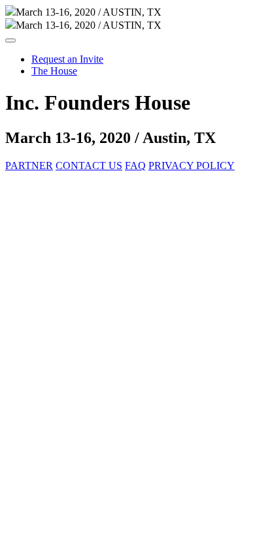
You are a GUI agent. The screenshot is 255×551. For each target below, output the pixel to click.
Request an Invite (67, 59)
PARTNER (29, 165)
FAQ (135, 165)
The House (54, 70)
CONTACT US (89, 165)
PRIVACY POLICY (191, 165)
